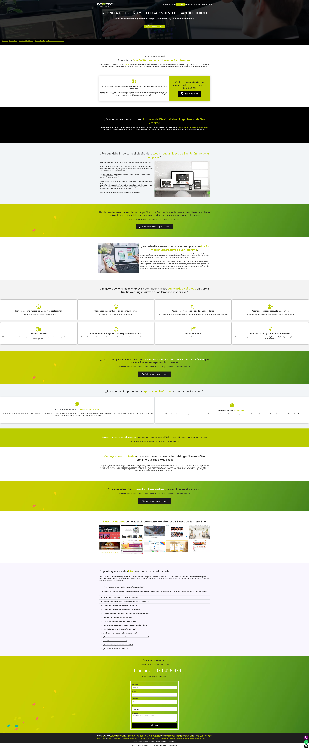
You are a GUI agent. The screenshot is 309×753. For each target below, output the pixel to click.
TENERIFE (103, 738)
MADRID (114, 735)
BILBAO (130, 738)
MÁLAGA (139, 735)
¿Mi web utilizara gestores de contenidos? (118, 645)
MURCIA (144, 735)
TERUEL (143, 738)
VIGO (204, 736)
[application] (169, 4)
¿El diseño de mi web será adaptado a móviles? (120, 633)
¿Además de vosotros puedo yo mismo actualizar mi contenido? (126, 601)
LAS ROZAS (179, 738)
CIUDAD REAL (182, 736)
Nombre (135, 684)
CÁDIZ (194, 736)
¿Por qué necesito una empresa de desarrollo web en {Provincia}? (126, 613)
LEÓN (182, 735)
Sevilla (206, 127)
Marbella (200, 127)
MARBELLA (174, 736)
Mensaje (135, 713)
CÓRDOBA (125, 738)
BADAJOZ (135, 736)
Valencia (126, 65)
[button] (154, 587)
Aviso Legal (164, 741)
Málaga (193, 127)
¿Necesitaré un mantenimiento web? (116, 649)
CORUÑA (208, 736)
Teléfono (135, 699)
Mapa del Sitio (172, 741)
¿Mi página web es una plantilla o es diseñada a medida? (123, 587)
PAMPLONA (147, 736)
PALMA (98, 738)
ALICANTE (148, 738)
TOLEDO (189, 736)
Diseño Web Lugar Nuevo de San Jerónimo (49, 41)
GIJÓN (123, 736)
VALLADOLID (110, 738)
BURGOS (103, 736)
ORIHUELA (203, 738)
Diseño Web (13, 41)
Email (134, 691)
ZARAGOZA (136, 738)
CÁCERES (172, 738)
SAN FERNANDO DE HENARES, (191, 738)
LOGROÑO (154, 736)
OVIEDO (160, 736)
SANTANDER (110, 736)
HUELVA (98, 736)
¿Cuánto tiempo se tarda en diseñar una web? (119, 629)
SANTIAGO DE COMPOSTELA (160, 738)
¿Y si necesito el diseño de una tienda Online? (119, 621)
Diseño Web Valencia (26, 41)
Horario (134, 706)
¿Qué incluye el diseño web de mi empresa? (118, 617)
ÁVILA (163, 735)
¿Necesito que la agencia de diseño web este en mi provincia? (125, 625)
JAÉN (178, 735)
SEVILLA (127, 735)
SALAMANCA (200, 735)
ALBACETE (128, 736)
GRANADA (118, 738)
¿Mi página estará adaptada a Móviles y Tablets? (120, 597)
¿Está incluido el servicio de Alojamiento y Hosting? (121, 609)
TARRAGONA (188, 735)
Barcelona (187, 127)
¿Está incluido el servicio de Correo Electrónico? (120, 605)
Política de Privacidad (148, 741)
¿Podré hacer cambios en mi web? (115, 641)
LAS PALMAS (167, 736)
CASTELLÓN (208, 735)
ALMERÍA (199, 736)
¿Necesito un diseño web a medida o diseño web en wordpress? (126, 637)
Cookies (158, 741)
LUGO (194, 735)
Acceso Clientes (137, 741)
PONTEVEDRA (152, 735)
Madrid (180, 127)
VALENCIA (133, 735)
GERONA (140, 736)
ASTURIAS (117, 736)
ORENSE (168, 735)
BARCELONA (120, 735)
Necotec (5, 41)
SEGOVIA (174, 735)
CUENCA (158, 735)
